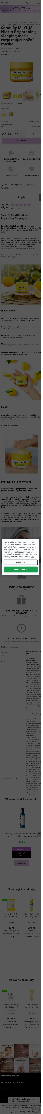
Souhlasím (21, 569)
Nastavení (20, 562)
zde (32, 556)
